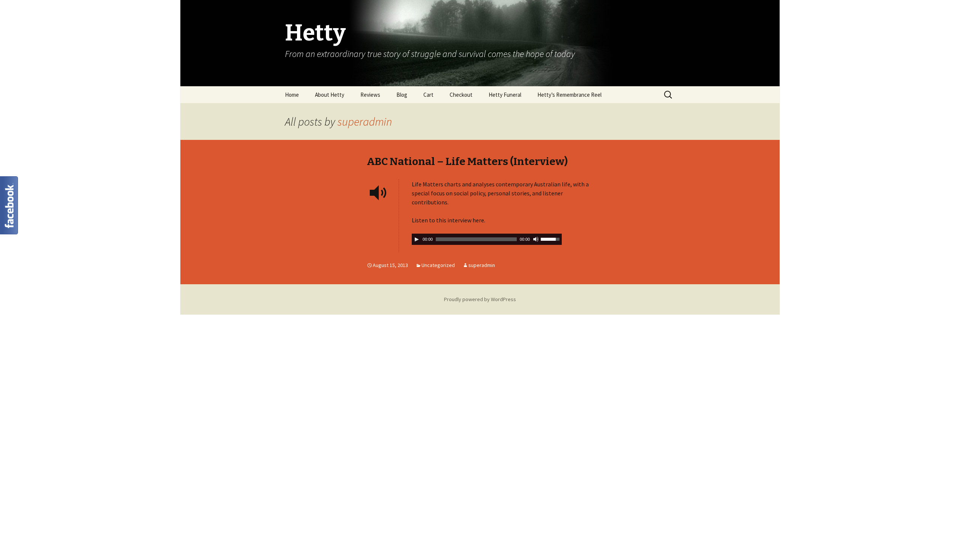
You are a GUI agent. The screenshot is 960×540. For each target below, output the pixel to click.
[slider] (551, 238)
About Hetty (329, 94)
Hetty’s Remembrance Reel (569, 94)
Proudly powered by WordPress (480, 299)
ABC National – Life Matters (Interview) (467, 161)
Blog (401, 94)
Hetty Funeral (505, 94)
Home (292, 94)
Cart (428, 94)
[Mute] (536, 239)
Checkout (461, 94)
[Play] (417, 239)
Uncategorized (438, 265)
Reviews (370, 94)
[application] (487, 239)
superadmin (365, 121)
